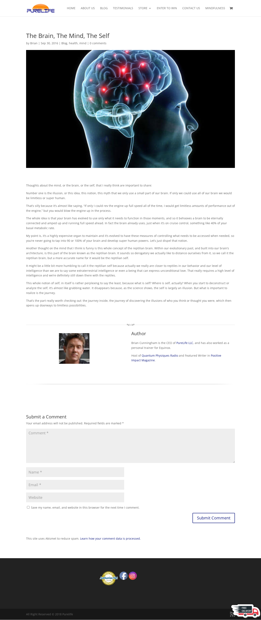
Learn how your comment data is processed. (110, 538)
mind (82, 43)
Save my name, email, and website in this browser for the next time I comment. (85, 507)
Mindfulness (215, 8)
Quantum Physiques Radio (160, 355)
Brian (34, 43)
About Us (88, 8)
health (73, 43)
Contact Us (191, 8)
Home (71, 8)
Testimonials (123, 8)
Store (142, 8)
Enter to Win (167, 8)
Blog (104, 8)
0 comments (98, 43)
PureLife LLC (184, 343)
